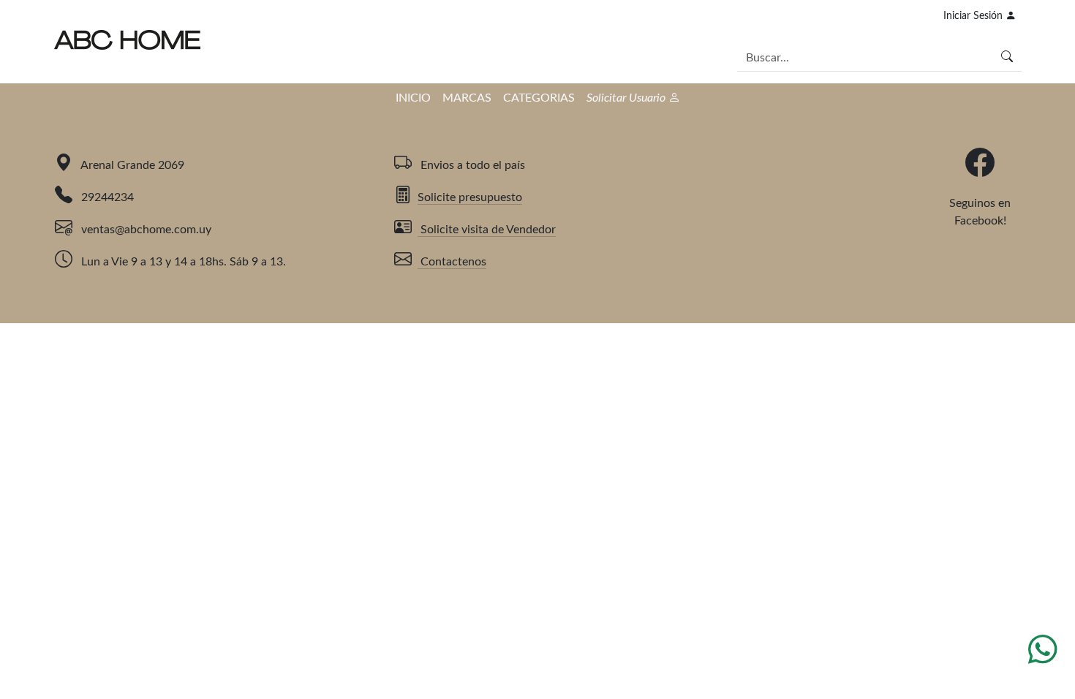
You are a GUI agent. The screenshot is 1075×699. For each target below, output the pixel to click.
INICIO (413, 98)
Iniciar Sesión (974, 16)
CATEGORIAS (539, 98)
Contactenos (452, 262)
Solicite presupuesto (470, 197)
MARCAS (466, 98)
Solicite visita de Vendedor (487, 229)
